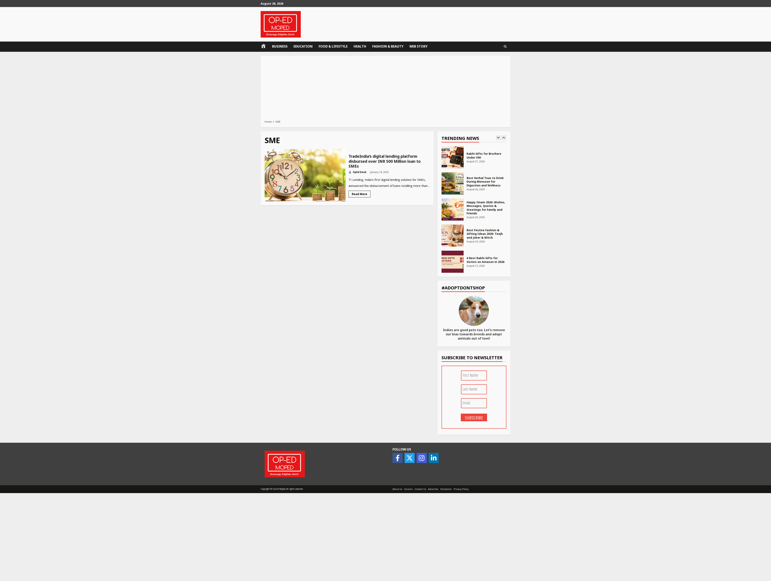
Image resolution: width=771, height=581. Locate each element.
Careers (408, 488)
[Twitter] (410, 458)
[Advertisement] (385, 89)
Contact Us (420, 488)
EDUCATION (303, 46)
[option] (474, 159)
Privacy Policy (461, 488)
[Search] (505, 46)
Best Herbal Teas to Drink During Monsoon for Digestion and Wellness (453, 183)
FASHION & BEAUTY (387, 46)
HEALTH (360, 46)
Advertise (433, 488)
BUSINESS (280, 46)
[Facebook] (398, 458)
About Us (397, 488)
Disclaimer (446, 488)
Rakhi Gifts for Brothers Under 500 (453, 157)
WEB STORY (418, 46)
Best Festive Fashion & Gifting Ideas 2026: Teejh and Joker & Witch (453, 236)
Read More (359, 194)
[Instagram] (422, 458)
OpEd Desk (359, 172)
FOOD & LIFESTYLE (333, 46)
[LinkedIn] (434, 458)
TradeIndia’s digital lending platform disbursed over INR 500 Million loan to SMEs (305, 175)
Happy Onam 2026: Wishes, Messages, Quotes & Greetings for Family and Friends (453, 209)
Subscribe (474, 417)
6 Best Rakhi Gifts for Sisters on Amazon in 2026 (453, 262)
